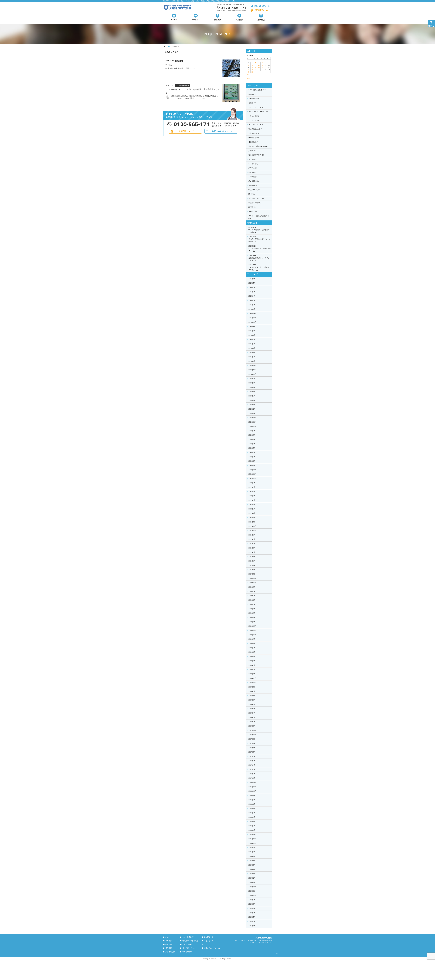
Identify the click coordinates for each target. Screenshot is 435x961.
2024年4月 (252, 400)
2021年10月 (252, 531)
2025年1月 (252, 361)
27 (262, 70)
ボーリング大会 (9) (255, 120)
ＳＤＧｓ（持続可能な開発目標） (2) (258, 217)
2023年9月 (252, 431)
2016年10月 (252, 791)
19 (259, 67)
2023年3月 (252, 457)
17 (252, 67)
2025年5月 (252, 344)
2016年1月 (252, 830)
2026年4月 (252, 296)
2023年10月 (252, 426)
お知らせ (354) (253, 98)
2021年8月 (252, 539)
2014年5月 (252, 917)
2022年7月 (252, 491)
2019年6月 (252, 652)
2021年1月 (252, 570)
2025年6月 (252, 339)
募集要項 (261, 20)
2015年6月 (252, 860)
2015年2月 (252, 878)
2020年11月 (252, 578)
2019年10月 (252, 635)
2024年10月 (252, 374)
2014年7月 (252, 908)
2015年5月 (252, 865)
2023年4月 (252, 452)
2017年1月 (252, 778)
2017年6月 (252, 756)
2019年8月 (252, 643)
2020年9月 (252, 587)
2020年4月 (252, 609)
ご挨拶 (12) (252, 103)
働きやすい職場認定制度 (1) (258, 146)
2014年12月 (252, 887)
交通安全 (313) (253, 133)
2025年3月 (252, 352)
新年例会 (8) (252, 168)
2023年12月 (252, 418)
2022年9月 (252, 483)
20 (262, 67)
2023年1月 (252, 465)
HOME (174, 20)
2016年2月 (252, 826)
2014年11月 (252, 891)
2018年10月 (252, 687)
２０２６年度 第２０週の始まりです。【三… (259, 267)
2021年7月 (252, 544)
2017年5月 (252, 761)
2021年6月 (252, 548)
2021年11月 (252, 526)
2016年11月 (252, 787)
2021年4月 (252, 557)
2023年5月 (252, 448)
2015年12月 (252, 834)
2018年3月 (252, 717)
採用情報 (239, 20)
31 (252, 72)
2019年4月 (252, 661)
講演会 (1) (252, 207)
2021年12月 (252, 522)
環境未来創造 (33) (254, 203)
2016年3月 (252, 821)
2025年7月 (252, 335)
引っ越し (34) (253, 164)
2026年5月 (252, 292)
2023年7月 (252, 439)
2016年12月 (252, 782)
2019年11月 (252, 630)
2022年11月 (252, 474)
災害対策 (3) (252, 185)
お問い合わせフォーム (261, 6)
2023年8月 (252, 435)
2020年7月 (252, 596)
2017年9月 (252, 743)
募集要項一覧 (208, 937)
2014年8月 (252, 904)
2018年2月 (252, 722)
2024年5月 (252, 396)
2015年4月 (252, 869)
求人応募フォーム (261, 10)
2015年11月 (252, 839)
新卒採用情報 (187, 952)
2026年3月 (252, 300)
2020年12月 (252, 574)
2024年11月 (252, 370)
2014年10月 (252, 895)
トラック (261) (253, 116)
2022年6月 (252, 496)
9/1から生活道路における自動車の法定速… (258, 229)
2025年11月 (252, 318)
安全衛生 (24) (253, 159)
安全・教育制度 (187, 937)
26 (259, 70)
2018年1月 (252, 726)
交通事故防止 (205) (255, 129)
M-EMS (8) (252, 94)
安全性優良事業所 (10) (256, 155)
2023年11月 (252, 422)
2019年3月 (252, 665)
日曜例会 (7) (252, 177)
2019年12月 (252, 626)
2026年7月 (252, 283)
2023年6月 (252, 444)
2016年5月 (252, 813)
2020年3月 (252, 613)
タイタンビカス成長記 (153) (258, 111)
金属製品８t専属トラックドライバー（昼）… (258, 258)
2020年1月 (252, 622)
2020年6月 (252, 600)
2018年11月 (252, 682)
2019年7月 (252, 648)
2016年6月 (252, 808)
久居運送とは (170, 952)
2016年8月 (252, 800)
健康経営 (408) (253, 138)
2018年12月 (252, 678)
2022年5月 (252, 500)
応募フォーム (208, 941)
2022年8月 (252, 487)
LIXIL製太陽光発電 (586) (257, 90)
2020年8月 (252, 591)
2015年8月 (252, 852)
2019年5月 (252, 656)
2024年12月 (252, 365)
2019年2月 (252, 669)
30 (248, 72)
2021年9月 (252, 535)
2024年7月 (252, 387)
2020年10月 (252, 583)
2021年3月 (252, 561)
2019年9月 (252, 639)
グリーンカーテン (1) (255, 107)
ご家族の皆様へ (187, 944)
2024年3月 (252, 405)
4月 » (248, 78)
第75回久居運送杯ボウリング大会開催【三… (259, 239)
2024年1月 (252, 413)
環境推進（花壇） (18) (256, 198)
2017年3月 (252, 769)
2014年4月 (252, 921)
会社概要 (217, 20)
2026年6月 (252, 287)
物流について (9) (254, 190)
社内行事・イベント (189, 948)
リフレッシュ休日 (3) (255, 124)
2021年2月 (252, 565)
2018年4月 (252, 713)
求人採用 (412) (253, 181)
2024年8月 (252, 383)
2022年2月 (252, 513)
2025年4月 (252, 348)
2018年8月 (252, 695)
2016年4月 (252, 817)
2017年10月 (252, 739)
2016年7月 (252, 804)
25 (255, 70)
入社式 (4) (252, 151)
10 (252, 65)
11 (255, 65)
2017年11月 (252, 735)
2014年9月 (252, 900)
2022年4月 (252, 504)
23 (248, 70)
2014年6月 (252, 913)
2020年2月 (252, 617)
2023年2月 (252, 461)
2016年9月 (252, 795)
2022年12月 (252, 470)
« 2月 (248, 74)
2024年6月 (252, 391)
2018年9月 (252, 691)
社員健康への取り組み (190, 941)
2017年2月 (252, 774)
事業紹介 (195, 20)
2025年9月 (252, 326)
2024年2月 (252, 409)
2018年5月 (252, 709)
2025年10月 (252, 322)
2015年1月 (252, 882)
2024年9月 (252, 378)
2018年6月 (252, 704)
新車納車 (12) (253, 172)
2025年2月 (252, 357)
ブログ (206, 944)
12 (259, 65)
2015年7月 (252, 856)
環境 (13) (251, 194)
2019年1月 (252, 674)
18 (255, 67)
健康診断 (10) (253, 142)
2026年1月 (252, 309)
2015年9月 (252, 847)
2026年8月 (252, 279)
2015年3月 (252, 873)
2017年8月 (252, 748)
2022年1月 (252, 517)
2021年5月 (252, 552)
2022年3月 (252, 509)
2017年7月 (252, 752)
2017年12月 (252, 730)
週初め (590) (252, 211)
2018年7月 (252, 700)
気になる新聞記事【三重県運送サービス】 (259, 248)
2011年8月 (252, 926)
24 (252, 70)
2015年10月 (252, 843)
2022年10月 (252, 478)
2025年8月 (252, 331)
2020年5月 (252, 604)
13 (262, 65)
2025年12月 (252, 313)
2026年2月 (252, 305)
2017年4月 (252, 765)
